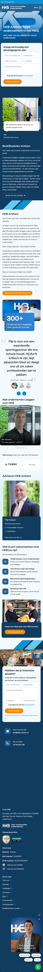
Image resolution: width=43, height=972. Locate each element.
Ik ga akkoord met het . (20, 76)
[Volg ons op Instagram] (4, 869)
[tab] (14, 386)
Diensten (5, 884)
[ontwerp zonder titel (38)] (16, 840)
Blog (4, 896)
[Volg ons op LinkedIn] (4, 865)
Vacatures (6, 892)
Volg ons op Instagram (15, 869)
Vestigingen (6, 888)
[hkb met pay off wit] (14, 7)
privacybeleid (27, 76)
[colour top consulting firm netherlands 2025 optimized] (6, 839)
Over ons (5, 880)
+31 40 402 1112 (19, 745)
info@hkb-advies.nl (20, 733)
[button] (38, 7)
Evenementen (7, 900)
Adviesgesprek (7, 904)
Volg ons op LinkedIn (15, 865)
